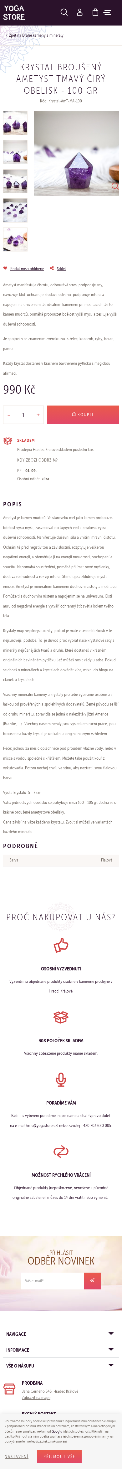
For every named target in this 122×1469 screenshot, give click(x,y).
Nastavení (16, 1456)
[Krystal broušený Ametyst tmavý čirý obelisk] (76, 153)
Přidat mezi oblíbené (27, 268)
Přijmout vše (59, 1456)
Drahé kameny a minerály (43, 35)
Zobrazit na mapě (36, 1397)
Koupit (85, 414)
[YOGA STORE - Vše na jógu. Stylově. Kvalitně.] (14, 12)
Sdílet (61, 268)
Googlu (57, 1431)
